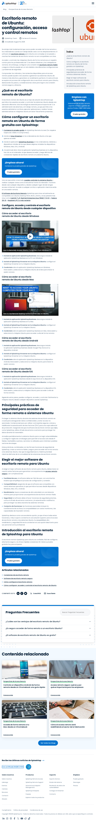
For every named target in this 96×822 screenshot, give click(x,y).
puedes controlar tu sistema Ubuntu (38, 180)
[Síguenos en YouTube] (21, 818)
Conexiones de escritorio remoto (16, 575)
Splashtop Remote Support (34, 782)
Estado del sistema (55, 782)
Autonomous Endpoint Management (33, 786)
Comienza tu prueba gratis (14, 130)
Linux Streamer (16, 136)
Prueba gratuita (79, 114)
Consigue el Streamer (56, 791)
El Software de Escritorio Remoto (14, 193)
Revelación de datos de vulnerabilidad (57, 786)
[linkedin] (18, 593)
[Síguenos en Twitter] (18, 818)
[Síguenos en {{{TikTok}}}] (29, 818)
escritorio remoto (18, 54)
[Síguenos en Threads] (10, 818)
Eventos (4, 786)
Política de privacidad (21, 810)
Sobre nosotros (8, 775)
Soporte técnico (54, 779)
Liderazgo (5, 782)
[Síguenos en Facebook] (14, 818)
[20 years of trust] (22, 3)
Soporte (52, 775)
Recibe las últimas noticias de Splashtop (21, 760)
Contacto (5, 796)
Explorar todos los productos (35, 797)
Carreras (5, 789)
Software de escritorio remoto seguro (18, 578)
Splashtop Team (11, 38)
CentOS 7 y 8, (15, 198)
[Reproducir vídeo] (30, 236)
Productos (30, 775)
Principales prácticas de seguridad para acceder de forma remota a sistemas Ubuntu (79, 72)
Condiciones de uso (36, 810)
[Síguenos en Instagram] (7, 818)
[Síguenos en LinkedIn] (3, 818)
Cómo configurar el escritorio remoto (18, 582)
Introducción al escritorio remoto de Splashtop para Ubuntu (78, 85)
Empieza (76, 775)
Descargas (76, 782)
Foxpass (28, 794)
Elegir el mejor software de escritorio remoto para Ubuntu (77, 79)
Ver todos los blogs (48, 743)
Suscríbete (51, 593)
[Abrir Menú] (93, 3)
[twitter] (25, 593)
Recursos (5, 792)
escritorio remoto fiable (48, 65)
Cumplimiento (6, 810)
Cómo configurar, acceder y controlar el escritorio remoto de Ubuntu (30, 585)
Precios (75, 786)
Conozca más (8, 695)
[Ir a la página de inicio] (9, 3)
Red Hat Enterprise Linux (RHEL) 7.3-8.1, (35, 198)
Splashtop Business (26, 142)
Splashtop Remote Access (34, 779)
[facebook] (21, 593)
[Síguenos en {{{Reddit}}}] (25, 818)
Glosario (4, 799)
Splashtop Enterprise (32, 791)
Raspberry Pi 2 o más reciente (19, 200)
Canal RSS (37, 593)
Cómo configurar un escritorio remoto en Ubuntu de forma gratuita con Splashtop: (77, 64)
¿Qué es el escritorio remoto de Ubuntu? (78, 57)
